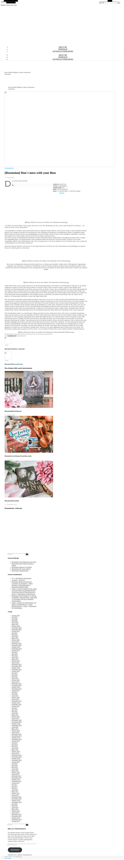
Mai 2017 (15, 788)
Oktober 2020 (16, 723)
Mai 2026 (15, 621)
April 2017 (15, 790)
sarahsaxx (50, 334)
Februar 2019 (16, 751)
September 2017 (17, 781)
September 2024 (17, 648)
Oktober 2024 (16, 647)
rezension (44, 334)
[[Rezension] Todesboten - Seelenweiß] (8, 343)
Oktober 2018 (16, 758)
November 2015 (17, 816)
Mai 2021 (15, 711)
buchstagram (23, 334)
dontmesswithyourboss (34, 334)
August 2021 (16, 706)
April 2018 (15, 769)
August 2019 (16, 741)
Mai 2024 (15, 655)
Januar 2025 (15, 641)
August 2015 (16, 821)
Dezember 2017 (16, 776)
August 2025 (16, 631)
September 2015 (17, 819)
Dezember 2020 (16, 720)
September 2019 (17, 739)
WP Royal (18, 856)
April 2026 (15, 622)
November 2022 (17, 685)
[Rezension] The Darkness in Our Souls (24, 562)
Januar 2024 (15, 662)
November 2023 (17, 666)
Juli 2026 (14, 617)
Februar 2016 (16, 811)
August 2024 (16, 650)
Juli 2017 (14, 784)
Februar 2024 (16, 661)
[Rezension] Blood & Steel (20, 587)
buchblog (7, 334)
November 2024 (17, 645)
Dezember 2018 (16, 755)
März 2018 (15, 771)
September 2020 (17, 725)
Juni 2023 (15, 675)
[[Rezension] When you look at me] (8, 358)
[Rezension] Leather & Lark (26, 594)
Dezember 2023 (16, 664)
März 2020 (15, 729)
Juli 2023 (14, 673)
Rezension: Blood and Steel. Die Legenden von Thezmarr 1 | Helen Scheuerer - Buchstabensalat (22, 583)
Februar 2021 (16, 716)
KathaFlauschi (12, 336)
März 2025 (15, 638)
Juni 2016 (15, 804)
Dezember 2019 (16, 734)
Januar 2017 (15, 795)
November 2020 (17, 722)
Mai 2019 (15, 746)
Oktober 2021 (16, 703)
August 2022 (16, 690)
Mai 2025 (15, 635)
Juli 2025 (14, 633)
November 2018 (17, 757)
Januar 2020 (15, 732)
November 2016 (17, 798)
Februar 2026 (16, 626)
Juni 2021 (15, 709)
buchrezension (14, 334)
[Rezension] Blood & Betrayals (13, 411)
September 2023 (17, 669)
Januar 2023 (15, 682)
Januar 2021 (15, 718)
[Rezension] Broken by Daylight (22, 567)
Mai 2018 (15, 767)
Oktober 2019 (16, 737)
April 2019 (15, 748)
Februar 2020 (16, 730)
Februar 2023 (16, 680)
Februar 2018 (16, 772)
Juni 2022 (15, 694)
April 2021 (15, 713)
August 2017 (16, 783)
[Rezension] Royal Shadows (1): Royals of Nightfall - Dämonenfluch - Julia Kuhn (24, 596)
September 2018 (17, 760)
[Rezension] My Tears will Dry (21, 569)
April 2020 (15, 727)
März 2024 (15, 659)
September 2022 (17, 689)
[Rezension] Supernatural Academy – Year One (21, 579)
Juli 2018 (14, 764)
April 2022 (15, 696)
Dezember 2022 (16, 683)
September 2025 (17, 629)
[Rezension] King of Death (12, 500)
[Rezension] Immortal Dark (20, 570)
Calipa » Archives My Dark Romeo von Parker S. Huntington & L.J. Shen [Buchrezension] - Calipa (24, 604)
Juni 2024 (15, 654)
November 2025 (17, 628)
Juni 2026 (15, 619)
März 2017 (15, 791)
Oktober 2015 (16, 818)
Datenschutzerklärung (63, 51)
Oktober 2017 (16, 779)
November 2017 (17, 778)
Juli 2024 (14, 652)
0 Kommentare (21, 336)
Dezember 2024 (16, 643)
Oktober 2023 (16, 668)
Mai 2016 (15, 805)
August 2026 (16, 615)
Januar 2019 (15, 753)
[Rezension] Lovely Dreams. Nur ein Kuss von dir (18, 456)
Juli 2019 (14, 743)
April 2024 (15, 657)
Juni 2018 (15, 765)
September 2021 (17, 704)
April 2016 (15, 807)
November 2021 (17, 701)
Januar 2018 (15, 774)
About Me (63, 47)
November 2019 (17, 736)
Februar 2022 (16, 697)
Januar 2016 (15, 812)
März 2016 (15, 809)
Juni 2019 (15, 744)
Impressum (62, 49)
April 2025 (15, 636)
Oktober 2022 (16, 687)
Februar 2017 (16, 793)
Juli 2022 (14, 692)
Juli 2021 (14, 708)
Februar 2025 (16, 640)
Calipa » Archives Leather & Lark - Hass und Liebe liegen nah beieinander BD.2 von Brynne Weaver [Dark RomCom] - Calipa (24, 591)
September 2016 (17, 802)
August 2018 (16, 762)
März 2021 (15, 715)
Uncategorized (9, 168)
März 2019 (15, 750)
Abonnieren (14, 850)
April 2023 (15, 678)
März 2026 (15, 624)
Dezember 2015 (16, 814)
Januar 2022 (15, 699)
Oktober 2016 (16, 800)
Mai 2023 (15, 676)
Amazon (61, 193)
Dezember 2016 (16, 797)
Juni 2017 (15, 786)
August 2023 (16, 671)
